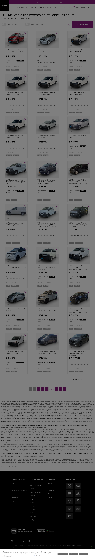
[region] (47, 554)
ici (34, 555)
